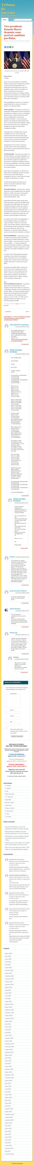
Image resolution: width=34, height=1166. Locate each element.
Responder (26, 344)
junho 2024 (8, 1027)
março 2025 (8, 1001)
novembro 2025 (9, 979)
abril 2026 (8, 964)
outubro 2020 (9, 1117)
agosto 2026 (8, 953)
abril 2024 (8, 1032)
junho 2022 (8, 1086)
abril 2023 (8, 1063)
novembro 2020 (9, 1114)
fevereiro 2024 (9, 1038)
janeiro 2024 (8, 1041)
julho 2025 (8, 990)
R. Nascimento (9, 811)
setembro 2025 (9, 984)
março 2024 (8, 1035)
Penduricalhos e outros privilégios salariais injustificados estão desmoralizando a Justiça (17, 838)
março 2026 (8, 967)
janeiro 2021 (8, 1111)
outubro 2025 (9, 981)
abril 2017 (8, 1151)
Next (28, 311)
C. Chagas (8, 785)
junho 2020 (8, 1128)
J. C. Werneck (9, 797)
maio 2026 (8, 962)
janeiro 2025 (8, 1007)
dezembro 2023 (9, 1044)
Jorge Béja (8, 799)
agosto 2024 (8, 1021)
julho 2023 (8, 1058)
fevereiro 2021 (9, 1109)
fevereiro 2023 (9, 1069)
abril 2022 (8, 1092)
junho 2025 (8, 993)
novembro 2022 (9, 1077)
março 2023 (8, 1066)
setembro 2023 (9, 1052)
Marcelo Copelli (9, 802)
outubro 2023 (9, 1049)
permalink (6, 305)
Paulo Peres (8, 805)
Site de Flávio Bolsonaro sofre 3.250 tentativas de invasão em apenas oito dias (19, 861)
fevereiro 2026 (9, 970)
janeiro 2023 (8, 1072)
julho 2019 (8, 1134)
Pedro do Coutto (9, 808)
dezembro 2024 (9, 1010)
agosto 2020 (8, 1123)
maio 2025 (8, 996)
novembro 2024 (9, 1012)
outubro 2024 (9, 1015)
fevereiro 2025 (9, 1004)
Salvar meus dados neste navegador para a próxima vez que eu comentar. (18, 731)
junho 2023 (8, 1060)
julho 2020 (8, 1125)
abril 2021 (8, 1106)
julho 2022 (8, 1083)
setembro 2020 (9, 1120)
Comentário (13, 693)
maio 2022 (8, 1089)
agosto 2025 (8, 987)
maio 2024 (8, 1029)
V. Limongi (8, 816)
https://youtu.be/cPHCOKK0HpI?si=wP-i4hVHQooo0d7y (19, 340)
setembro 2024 (9, 1018)
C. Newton (8, 788)
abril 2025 (8, 998)
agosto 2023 (8, 1055)
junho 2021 (8, 1103)
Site (11, 721)
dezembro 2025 (9, 976)
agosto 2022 (8, 1080)
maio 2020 (8, 1131)
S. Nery (7, 813)
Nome (12, 710)
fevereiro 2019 (9, 1148)
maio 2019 (8, 1140)
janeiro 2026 (8, 973)
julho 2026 (8, 956)
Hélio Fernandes (9, 794)
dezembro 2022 (9, 1075)
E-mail (12, 716)
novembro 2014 (9, 1154)
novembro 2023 (9, 1046)
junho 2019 (8, 1137)
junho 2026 (8, 959)
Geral (17, 303)
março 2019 (8, 1145)
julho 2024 (8, 1024)
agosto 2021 (8, 1097)
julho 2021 (8, 1100)
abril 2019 (8, 1142)
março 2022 (8, 1094)
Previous (7, 311)
